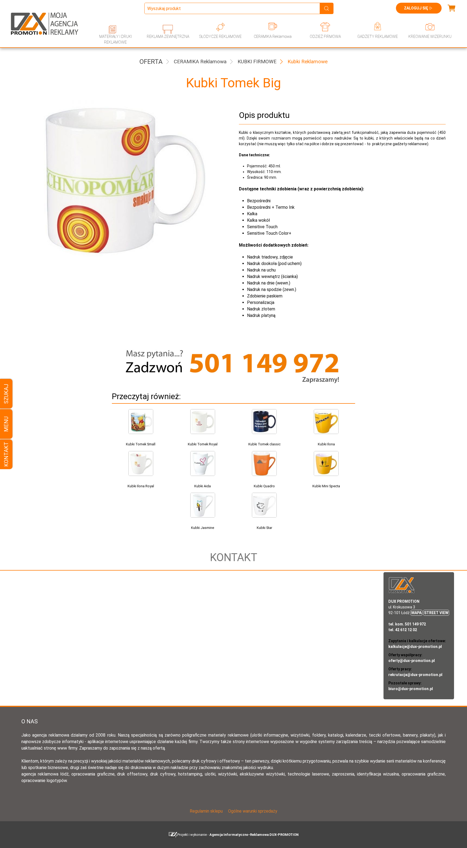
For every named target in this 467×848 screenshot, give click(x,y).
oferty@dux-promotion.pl (411, 660)
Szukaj (6, 394)
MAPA (416, 613)
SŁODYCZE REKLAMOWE (220, 36)
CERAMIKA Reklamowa (273, 36)
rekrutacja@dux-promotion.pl (415, 675)
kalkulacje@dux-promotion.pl (415, 646)
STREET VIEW (436, 613)
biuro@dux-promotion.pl (410, 689)
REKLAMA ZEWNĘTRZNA (168, 36)
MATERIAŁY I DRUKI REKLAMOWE (115, 39)
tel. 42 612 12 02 (402, 630)
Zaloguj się (416, 8)
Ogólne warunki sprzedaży (252, 811)
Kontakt (6, 454)
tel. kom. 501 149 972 (407, 624)
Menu (6, 424)
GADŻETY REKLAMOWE (377, 36)
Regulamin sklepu (206, 811)
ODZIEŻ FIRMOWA (325, 36)
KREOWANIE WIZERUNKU (430, 36)
